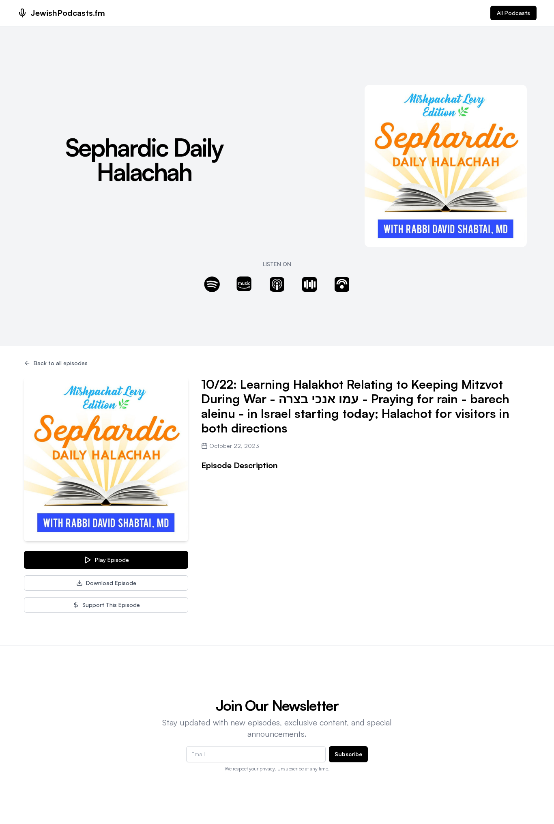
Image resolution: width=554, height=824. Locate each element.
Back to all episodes (61, 362)
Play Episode (112, 559)
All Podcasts (513, 12)
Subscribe (348, 754)
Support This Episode (111, 604)
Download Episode (111, 582)
